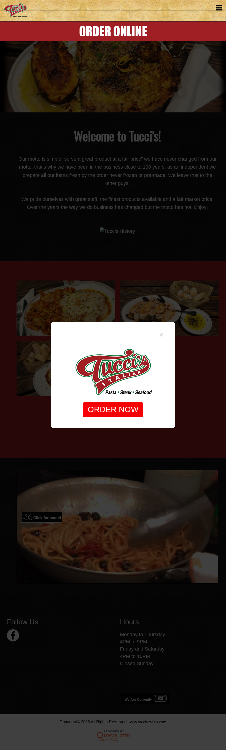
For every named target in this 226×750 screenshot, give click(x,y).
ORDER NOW (113, 409)
